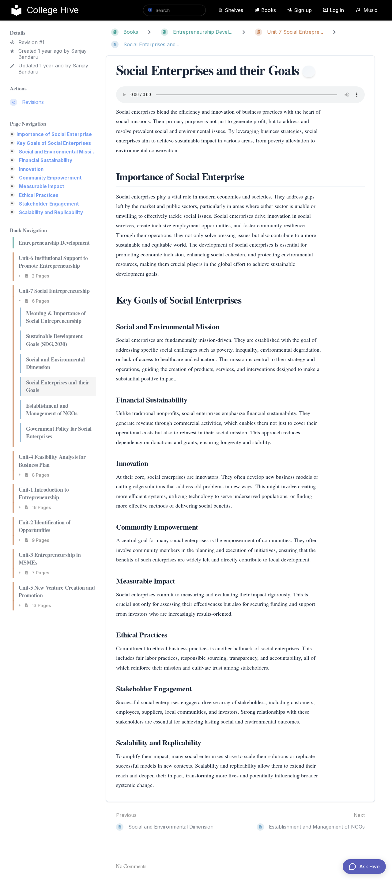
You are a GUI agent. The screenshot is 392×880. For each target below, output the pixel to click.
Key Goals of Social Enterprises (54, 143)
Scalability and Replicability (51, 212)
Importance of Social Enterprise (54, 134)
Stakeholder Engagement (49, 204)
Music (369, 10)
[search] (174, 10)
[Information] (309, 71)
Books (268, 10)
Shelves (234, 10)
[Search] (150, 10)
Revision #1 (31, 42)
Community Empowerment (50, 178)
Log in (337, 10)
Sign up (303, 10)
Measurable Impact (41, 186)
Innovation (31, 169)
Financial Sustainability (45, 160)
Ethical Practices (38, 195)
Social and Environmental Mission (57, 152)
